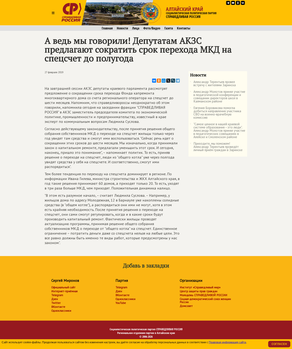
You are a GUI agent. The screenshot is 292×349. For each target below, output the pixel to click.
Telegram (57, 295)
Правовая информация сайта (227, 342)
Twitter (56, 302)
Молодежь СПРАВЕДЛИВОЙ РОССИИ (203, 295)
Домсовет (186, 305)
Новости (122, 28)
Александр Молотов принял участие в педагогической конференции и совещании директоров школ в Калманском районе (217, 96)
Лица (135, 28)
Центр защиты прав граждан (198, 291)
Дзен (54, 298)
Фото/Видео (151, 28)
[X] (168, 81)
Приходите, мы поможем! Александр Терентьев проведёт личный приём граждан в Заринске (216, 147)
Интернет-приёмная (64, 291)
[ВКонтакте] (154, 81)
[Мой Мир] (164, 81)
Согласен (279, 344)
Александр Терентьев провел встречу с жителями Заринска (213, 83)
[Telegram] (178, 81)
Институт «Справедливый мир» (200, 287)
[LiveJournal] (173, 81)
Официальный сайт (63, 287)
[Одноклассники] (159, 81)
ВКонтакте (58, 306)
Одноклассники (61, 310)
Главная (107, 28)
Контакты (183, 28)
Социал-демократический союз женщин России (205, 300)
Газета (168, 28)
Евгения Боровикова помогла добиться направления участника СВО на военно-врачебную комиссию (215, 112)
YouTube (121, 302)
